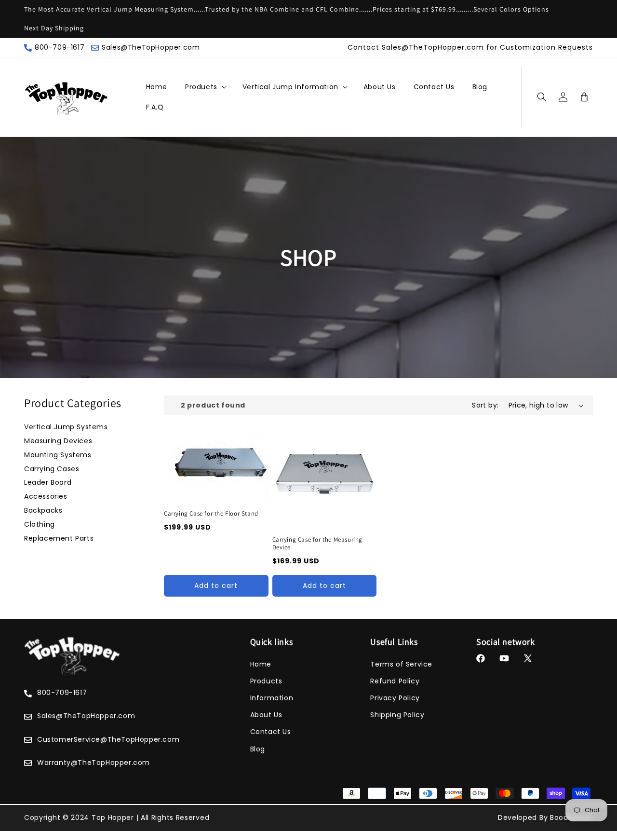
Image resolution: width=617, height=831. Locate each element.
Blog (257, 749)
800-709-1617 (59, 47)
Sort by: (485, 405)
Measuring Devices (58, 441)
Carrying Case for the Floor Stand (211, 514)
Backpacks (43, 510)
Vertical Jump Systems (66, 427)
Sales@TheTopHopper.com (151, 47)
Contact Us (270, 731)
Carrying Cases (51, 469)
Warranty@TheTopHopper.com (93, 762)
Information (272, 698)
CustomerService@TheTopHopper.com (108, 739)
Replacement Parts (59, 538)
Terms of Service (401, 664)
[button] (201, 87)
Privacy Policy (394, 698)
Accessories (45, 496)
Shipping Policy (397, 715)
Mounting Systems (58, 455)
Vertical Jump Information (290, 87)
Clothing (39, 524)
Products (201, 87)
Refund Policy (394, 681)
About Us (266, 715)
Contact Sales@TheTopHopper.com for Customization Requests (470, 47)
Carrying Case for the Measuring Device (317, 544)
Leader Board (47, 482)
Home (260, 664)
